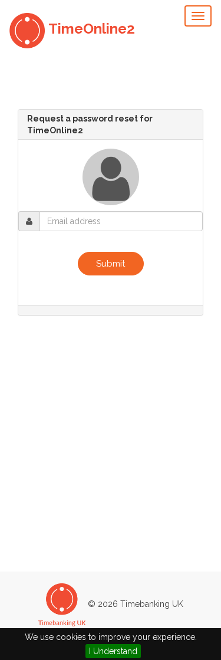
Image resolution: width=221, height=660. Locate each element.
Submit (111, 263)
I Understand (113, 651)
